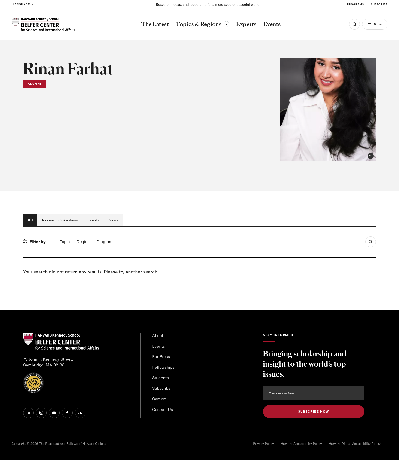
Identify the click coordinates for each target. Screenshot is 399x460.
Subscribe (379, 4)
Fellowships (163, 367)
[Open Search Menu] (354, 24)
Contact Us (162, 409)
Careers (159, 399)
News (114, 220)
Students (160, 377)
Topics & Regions (202, 24)
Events (93, 220)
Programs (355, 4)
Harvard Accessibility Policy (301, 444)
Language (21, 4)
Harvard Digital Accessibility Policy (355, 444)
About (157, 335)
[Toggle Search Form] (370, 241)
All (30, 220)
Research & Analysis (60, 220)
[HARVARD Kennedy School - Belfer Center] (43, 24)
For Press (161, 356)
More (378, 24)
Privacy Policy (263, 444)
